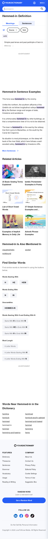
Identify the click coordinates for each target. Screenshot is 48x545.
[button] (34, 2)
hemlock (5, 417)
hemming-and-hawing (11, 432)
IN (13, 295)
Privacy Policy (30, 465)
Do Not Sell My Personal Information (24, 525)
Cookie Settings (31, 473)
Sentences (27, 23)
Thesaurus (6, 461)
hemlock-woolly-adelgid (35, 417)
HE (14, 282)
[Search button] (41, 9)
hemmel (28, 425)
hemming (29, 428)
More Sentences (8, 150)
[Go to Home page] (12, 2)
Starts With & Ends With (15, 320)
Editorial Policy (30, 469)
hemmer (5, 428)
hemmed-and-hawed (33, 421)
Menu (42, 3)
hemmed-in (10, 308)
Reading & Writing (9, 482)
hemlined (29, 414)
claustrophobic (8, 249)
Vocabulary (6, 473)
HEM (24, 282)
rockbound (6, 253)
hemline (5, 414)
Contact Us (29, 461)
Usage (4, 478)
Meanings (10, 23)
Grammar (5, 469)
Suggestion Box (31, 482)
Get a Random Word (24, 500)
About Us (28, 457)
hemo (27, 432)
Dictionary (6, 457)
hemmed (6, 421)
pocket (28, 249)
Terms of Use (30, 478)
